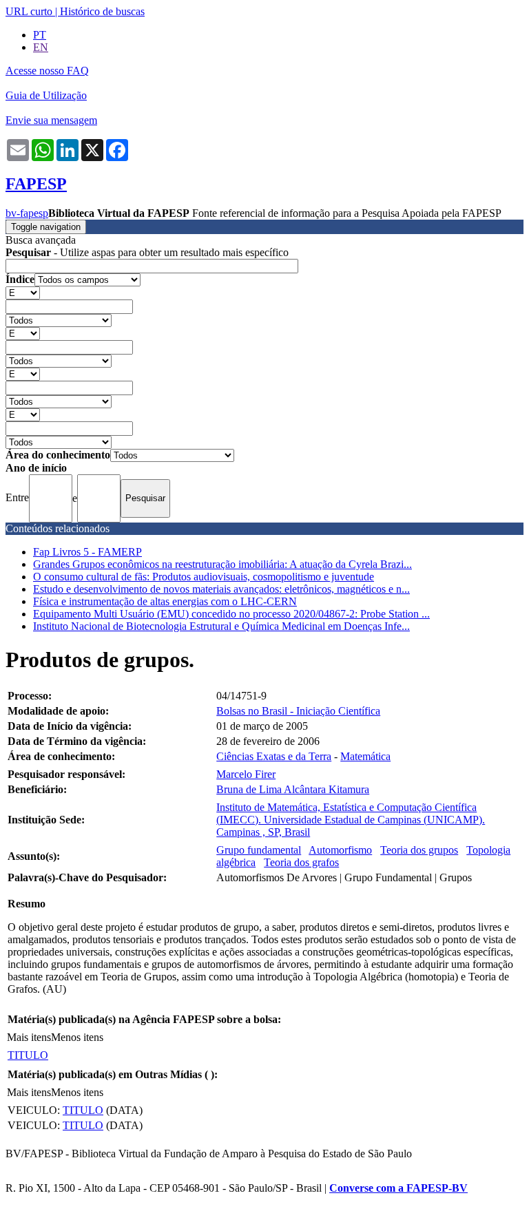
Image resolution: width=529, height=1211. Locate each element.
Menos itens (77, 1037)
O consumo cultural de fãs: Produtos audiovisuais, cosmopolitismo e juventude (203, 576)
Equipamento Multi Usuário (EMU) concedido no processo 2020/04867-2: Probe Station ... (231, 614)
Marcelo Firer (246, 774)
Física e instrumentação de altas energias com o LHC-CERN (165, 601)
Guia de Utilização (46, 95)
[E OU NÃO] (23, 292)
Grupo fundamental (258, 850)
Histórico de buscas (102, 11)
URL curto (29, 11)
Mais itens (29, 1037)
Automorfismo (340, 850)
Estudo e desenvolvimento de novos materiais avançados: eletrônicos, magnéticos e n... (221, 589)
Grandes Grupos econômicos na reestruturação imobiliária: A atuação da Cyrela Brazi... (222, 564)
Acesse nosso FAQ (47, 70)
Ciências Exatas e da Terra (273, 756)
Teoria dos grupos (419, 850)
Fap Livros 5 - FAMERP (87, 552)
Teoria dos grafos (301, 862)
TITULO (28, 1055)
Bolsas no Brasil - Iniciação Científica (298, 711)
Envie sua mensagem (51, 120)
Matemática (365, 756)
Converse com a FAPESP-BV (398, 1188)
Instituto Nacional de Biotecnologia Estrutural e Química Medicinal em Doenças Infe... (221, 626)
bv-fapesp (27, 213)
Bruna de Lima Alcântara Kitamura (292, 789)
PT (39, 35)
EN (40, 47)
